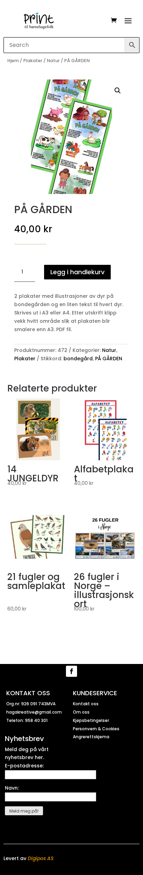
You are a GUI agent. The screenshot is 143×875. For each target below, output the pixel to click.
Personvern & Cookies (96, 729)
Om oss (81, 712)
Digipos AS (40, 858)
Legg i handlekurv (77, 272)
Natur (53, 60)
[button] (117, 90)
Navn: (12, 787)
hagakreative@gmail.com (34, 712)
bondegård (78, 358)
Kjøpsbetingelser (91, 720)
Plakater (32, 60)
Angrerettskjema (91, 737)
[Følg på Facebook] (71, 671)
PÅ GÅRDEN (108, 358)
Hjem (13, 60)
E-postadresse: (24, 765)
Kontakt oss (86, 704)
